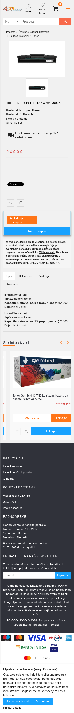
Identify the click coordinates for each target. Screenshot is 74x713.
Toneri (35, 36)
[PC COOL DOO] (12, 9)
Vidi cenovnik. (47, 252)
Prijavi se (63, 575)
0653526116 (11, 501)
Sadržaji (44, 276)
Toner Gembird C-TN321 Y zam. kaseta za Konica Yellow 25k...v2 (35, 397)
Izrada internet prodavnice (31, 624)
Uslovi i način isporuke (17, 472)
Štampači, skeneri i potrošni (34, 32)
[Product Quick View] (21, 431)
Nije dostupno (37, 231)
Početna (10, 32)
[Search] (65, 21)
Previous (61, 342)
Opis (9, 276)
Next (67, 342)
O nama (8, 478)
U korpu (46, 431)
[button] (68, 8)
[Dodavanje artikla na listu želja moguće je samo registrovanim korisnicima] (10, 203)
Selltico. (55, 624)
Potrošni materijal (19, 36)
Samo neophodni (17, 701)
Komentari (12, 284)
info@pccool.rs (12, 508)
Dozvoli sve (43, 701)
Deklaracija (25, 276)
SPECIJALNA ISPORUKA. (45, 263)
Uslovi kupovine (13, 466)
